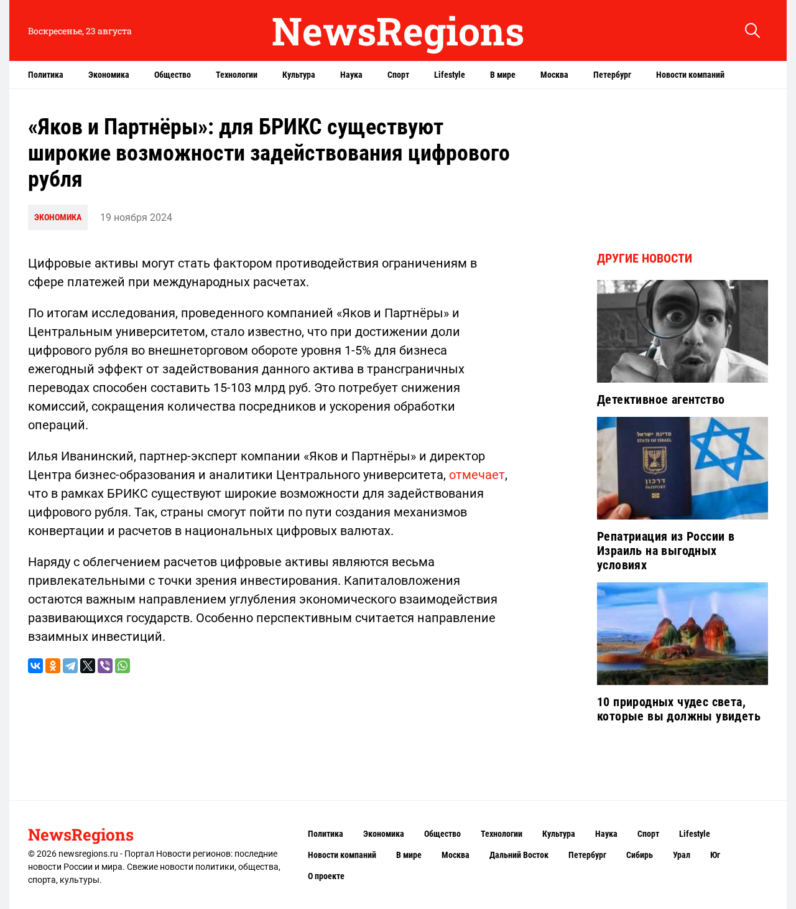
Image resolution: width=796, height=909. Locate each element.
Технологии (236, 75)
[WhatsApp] (122, 665)
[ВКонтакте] (35, 665)
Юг (715, 855)
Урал (681, 855)
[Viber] (105, 665)
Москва (554, 75)
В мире (503, 75)
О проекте (326, 876)
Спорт (398, 75)
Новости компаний (690, 75)
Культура (298, 75)
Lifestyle (449, 75)
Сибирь (639, 855)
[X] (87, 665)
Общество (172, 75)
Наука (351, 75)
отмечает (477, 474)
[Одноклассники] (52, 665)
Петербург (612, 75)
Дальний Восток (518, 855)
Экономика (108, 75)
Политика (45, 75)
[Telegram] (70, 665)
